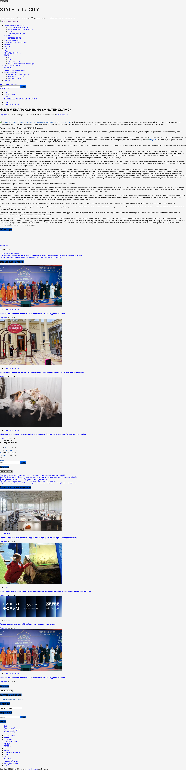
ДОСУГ (6, 55)
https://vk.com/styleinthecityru (11, 699)
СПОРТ (10, 32)
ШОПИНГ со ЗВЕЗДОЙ (16, 76)
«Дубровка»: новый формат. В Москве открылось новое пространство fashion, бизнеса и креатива (38, 483)
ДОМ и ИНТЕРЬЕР (17, 42)
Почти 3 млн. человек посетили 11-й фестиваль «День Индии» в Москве (32, 314)
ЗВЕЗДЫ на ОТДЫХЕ (15, 78)
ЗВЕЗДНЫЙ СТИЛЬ (11, 72)
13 (8, 450)
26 (6, 455)
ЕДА (17, 34)
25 (4, 455)
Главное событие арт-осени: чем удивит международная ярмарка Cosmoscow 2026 (32, 475)
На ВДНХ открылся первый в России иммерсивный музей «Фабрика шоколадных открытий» (42, 372)
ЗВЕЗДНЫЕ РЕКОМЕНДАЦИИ (19, 74)
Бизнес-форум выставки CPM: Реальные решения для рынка (23, 479)
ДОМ (6, 587)
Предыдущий (41, 255)
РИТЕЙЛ (7, 81)
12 (6, 450)
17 (1, 453)
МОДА (6, 51)
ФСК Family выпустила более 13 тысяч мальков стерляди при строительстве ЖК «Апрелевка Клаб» (38, 477)
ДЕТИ (6, 49)
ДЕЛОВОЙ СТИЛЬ (14, 38)
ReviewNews (33, 769)
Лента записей (9, 728)
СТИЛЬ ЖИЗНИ (14, 25)
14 (11, 450)
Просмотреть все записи (9, 253)
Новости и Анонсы (15, 70)
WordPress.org (9, 732)
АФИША (7, 44)
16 (15, 450)
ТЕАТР (10, 59)
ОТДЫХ (12, 66)
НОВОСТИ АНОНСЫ (11, 105)
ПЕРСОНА (8, 47)
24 (1, 455)
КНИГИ (10, 57)
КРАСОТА (18, 27)
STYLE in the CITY (19, 9)
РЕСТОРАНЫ (22, 64)
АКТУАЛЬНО (4, 89)
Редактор (3, 115)
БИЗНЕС (7, 36)
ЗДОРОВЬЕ (21, 29)
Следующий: (31, 257)
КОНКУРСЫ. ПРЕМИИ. (12, 53)
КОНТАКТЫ (8, 68)
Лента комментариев (12, 730)
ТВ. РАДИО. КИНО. (15, 61)
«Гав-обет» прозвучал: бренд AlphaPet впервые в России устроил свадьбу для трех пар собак (43, 434)
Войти (6, 726)
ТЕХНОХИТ (11, 40)
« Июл (2, 460)
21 (11, 453)
